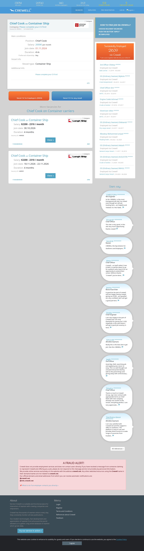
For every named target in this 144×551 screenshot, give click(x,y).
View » (50, 139)
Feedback (59, 518)
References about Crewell (65, 515)
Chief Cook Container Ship (29, 120)
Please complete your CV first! (32, 27)
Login (58, 504)
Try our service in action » (30, 530)
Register (59, 508)
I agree (72, 543)
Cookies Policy (121, 539)
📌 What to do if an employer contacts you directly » (39, 485)
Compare (87, 118)
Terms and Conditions (64, 511)
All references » (117, 449)
